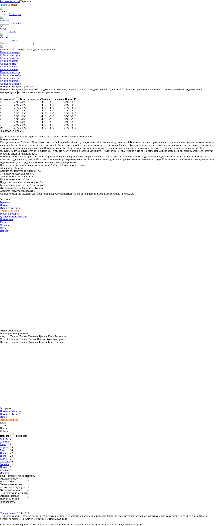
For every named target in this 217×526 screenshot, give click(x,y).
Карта (3, 222)
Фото (3, 228)
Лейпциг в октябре (10, 78)
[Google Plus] (15, 5)
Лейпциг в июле (9, 69)
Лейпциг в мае (8, 63)
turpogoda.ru (9, 513)
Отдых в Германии (10, 208)
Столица (4, 225)
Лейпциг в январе (10, 52)
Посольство (6, 219)
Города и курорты (9, 213)
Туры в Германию (9, 210)
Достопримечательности (13, 216)
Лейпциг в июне (9, 66)
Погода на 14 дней (10, 414)
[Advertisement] (24, 280)
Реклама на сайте (9, 1)
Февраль (4, 441)
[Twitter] (5, 5)
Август (4, 458)
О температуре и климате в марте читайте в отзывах (63, 136)
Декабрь (4, 470)
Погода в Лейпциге (10, 411)
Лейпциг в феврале (10, 55)
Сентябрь (5, 461)
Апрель (4, 447)
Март (3, 444)
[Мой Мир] (12, 5)
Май (2, 450)
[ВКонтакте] (2, 5)
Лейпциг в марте (9, 58)
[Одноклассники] (9, 5)
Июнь (3, 453)
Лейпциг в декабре (10, 83)
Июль (3, 455)
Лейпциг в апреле (10, 61)
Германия (5, 202)
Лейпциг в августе (10, 72)
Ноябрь (4, 467)
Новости (4, 230)
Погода (4, 205)
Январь (4, 438)
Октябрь (4, 464)
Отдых (3, 417)
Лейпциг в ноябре (10, 80)
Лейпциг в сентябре (11, 75)
